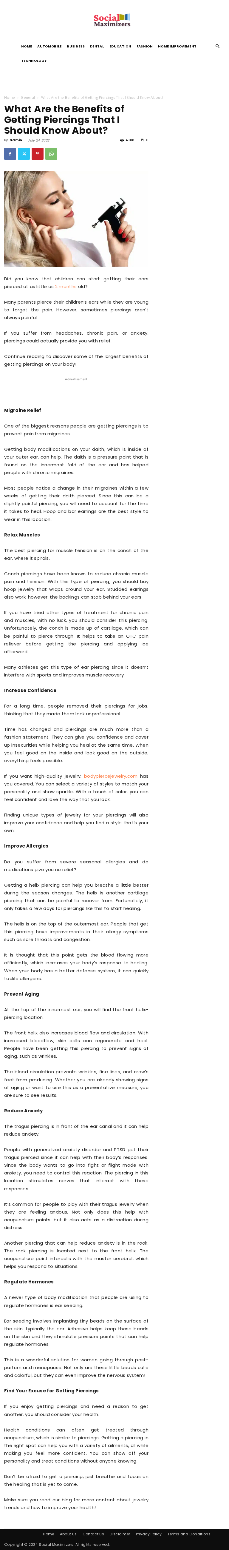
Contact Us (93, 1534)
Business (76, 46)
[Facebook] (10, 154)
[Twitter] (24, 154)
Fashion (145, 46)
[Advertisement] (114, 81)
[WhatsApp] (51, 154)
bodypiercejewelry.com (111, 776)
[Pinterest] (38, 154)
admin (16, 140)
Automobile (49, 46)
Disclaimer (120, 1534)
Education (120, 46)
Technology (34, 60)
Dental (97, 46)
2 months (66, 286)
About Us (68, 1534)
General (28, 97)
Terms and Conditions (189, 1534)
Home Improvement (177, 46)
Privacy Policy (149, 1534)
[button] (218, 46)
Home (26, 46)
